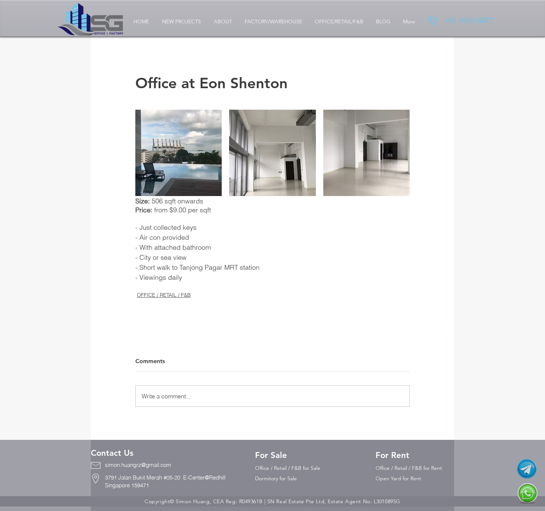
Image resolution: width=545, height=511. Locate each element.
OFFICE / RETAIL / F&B (164, 295)
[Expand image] (178, 153)
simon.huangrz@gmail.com (138, 464)
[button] (181, 22)
